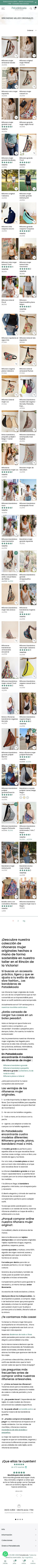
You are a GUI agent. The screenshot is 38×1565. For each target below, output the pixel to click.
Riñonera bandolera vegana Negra (27, 718)
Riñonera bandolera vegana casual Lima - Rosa (28, 683)
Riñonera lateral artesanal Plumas (26, 370)
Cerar (35, 2)
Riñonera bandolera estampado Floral (27, 504)
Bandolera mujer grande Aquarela (26, 540)
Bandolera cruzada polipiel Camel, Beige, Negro (28, 790)
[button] (17, 1495)
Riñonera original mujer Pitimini (26, 62)
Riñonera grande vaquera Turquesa (27, 228)
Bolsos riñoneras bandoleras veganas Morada (10, 719)
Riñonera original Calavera (8, 195)
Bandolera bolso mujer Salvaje (26, 867)
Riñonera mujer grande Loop (7, 123)
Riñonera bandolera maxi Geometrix (9, 540)
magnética (28, 1557)
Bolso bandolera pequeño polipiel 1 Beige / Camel (9, 437)
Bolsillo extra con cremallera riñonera (9, 903)
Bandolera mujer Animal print (8, 867)
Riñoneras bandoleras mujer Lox (10, 469)
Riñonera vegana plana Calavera (8, 370)
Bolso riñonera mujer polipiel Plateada (28, 753)
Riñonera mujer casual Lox (25, 92)
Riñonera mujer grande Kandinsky (9, 159)
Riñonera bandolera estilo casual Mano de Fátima (9, 577)
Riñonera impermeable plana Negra (27, 302)
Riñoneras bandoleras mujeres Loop (27, 610)
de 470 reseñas (17, 1467)
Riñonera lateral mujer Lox (8, 401)
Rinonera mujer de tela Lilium (27, 469)
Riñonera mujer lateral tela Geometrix (25, 264)
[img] (19, 1464)
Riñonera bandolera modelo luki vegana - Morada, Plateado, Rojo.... (28, 403)
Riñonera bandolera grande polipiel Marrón (9, 754)
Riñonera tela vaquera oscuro (8, 228)
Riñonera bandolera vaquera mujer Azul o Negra (28, 904)
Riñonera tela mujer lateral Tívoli (9, 263)
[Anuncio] (18, 3)
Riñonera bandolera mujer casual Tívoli (9, 682)
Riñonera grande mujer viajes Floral (26, 123)
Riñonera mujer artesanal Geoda (8, 62)
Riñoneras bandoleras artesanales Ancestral (6, 648)
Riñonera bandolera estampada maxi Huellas (27, 437)
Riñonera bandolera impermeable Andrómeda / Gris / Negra (27, 829)
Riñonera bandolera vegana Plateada (9, 827)
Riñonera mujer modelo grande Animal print (26, 196)
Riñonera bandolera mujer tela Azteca (9, 609)
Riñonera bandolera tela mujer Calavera (27, 646)
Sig (24, 921)
